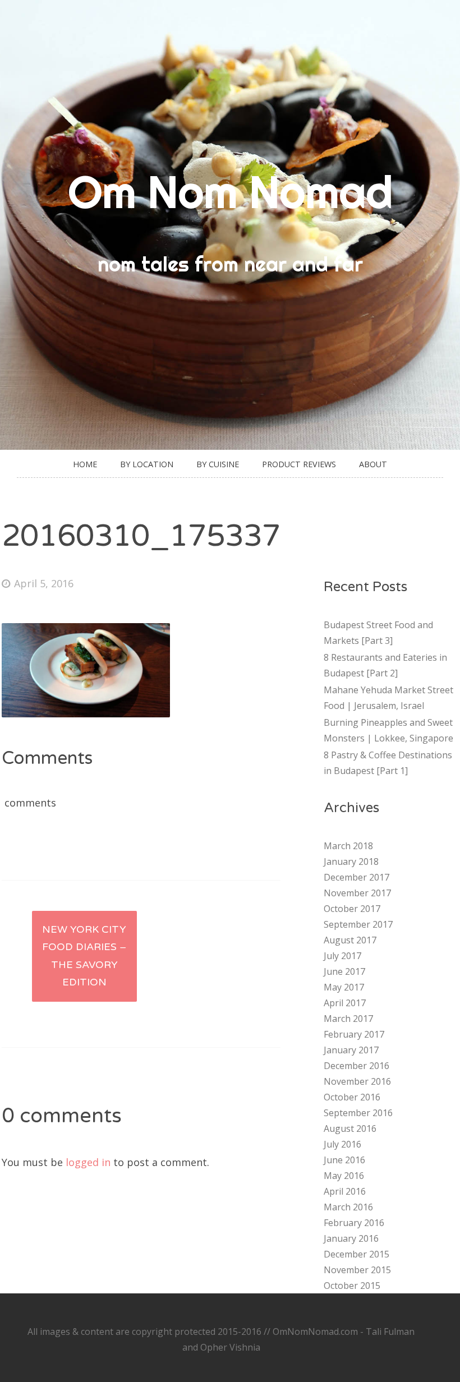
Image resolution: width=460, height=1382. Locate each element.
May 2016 (344, 1175)
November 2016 (357, 1081)
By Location (146, 464)
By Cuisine (217, 464)
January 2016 (351, 1238)
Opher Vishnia (230, 1347)
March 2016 (348, 1207)
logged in (88, 1162)
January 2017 (351, 1050)
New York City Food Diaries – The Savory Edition (84, 956)
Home (85, 464)
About (373, 464)
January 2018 (351, 861)
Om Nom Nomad (230, 192)
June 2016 (344, 1160)
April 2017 (345, 1003)
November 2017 (357, 893)
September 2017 (358, 924)
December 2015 (356, 1254)
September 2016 (358, 1113)
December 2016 (356, 1065)
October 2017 (352, 908)
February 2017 (354, 1034)
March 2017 (348, 1018)
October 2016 (352, 1097)
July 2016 (342, 1144)
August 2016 (350, 1128)
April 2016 (345, 1191)
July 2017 (342, 956)
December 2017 (356, 877)
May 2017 (344, 987)
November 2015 (357, 1270)
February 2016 (354, 1223)
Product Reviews (299, 464)
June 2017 (344, 971)
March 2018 (348, 846)
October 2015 (352, 1285)
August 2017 (350, 940)
